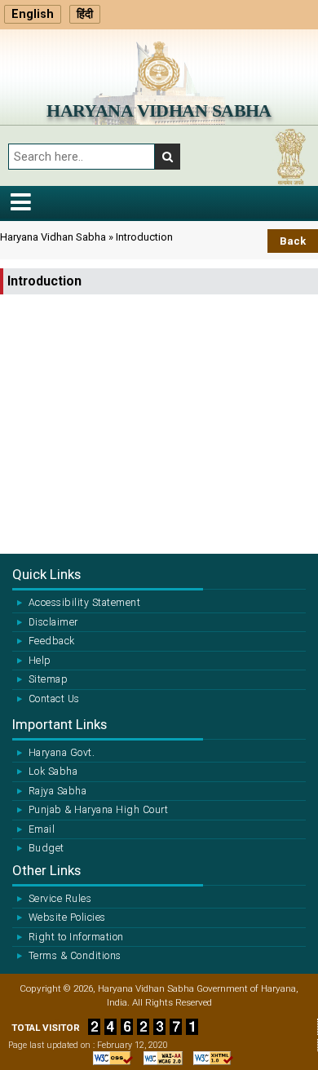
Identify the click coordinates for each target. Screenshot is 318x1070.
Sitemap (48, 679)
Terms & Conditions (75, 956)
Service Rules (60, 898)
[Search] (167, 157)
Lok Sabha (53, 771)
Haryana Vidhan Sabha (159, 110)
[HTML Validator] (209, 1057)
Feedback (52, 641)
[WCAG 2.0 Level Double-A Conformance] (159, 1057)
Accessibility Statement (84, 602)
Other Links (46, 870)
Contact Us (54, 699)
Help (40, 660)
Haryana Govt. (62, 752)
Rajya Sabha (57, 791)
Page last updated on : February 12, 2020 (88, 1045)
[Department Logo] (159, 66)
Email (42, 829)
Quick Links (46, 574)
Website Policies (67, 917)
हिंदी (85, 14)
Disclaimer (53, 622)
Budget (46, 848)
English (32, 14)
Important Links (59, 724)
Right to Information (76, 937)
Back (293, 241)
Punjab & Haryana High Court (98, 810)
